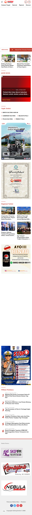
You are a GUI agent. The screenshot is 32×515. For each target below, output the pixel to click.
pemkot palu (20, 119)
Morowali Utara (7, 89)
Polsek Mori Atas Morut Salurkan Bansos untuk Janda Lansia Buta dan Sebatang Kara (15, 94)
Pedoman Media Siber (13, 502)
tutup (4, 511)
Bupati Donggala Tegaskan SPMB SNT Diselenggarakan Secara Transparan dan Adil (17, 432)
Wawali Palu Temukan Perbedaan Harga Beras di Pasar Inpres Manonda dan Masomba (8, 65)
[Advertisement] (16, 23)
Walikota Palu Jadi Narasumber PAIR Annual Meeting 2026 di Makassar (23, 217)
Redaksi (23, 502)
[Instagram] (17, 505)
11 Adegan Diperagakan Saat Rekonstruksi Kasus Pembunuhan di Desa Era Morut (17, 424)
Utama (13, 89)
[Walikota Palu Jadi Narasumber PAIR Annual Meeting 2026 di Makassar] (24, 210)
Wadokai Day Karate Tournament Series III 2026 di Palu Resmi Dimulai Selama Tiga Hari (17, 396)
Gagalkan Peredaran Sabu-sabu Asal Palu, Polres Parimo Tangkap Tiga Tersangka (17, 416)
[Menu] (2, 2)
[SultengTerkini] (8, 2)
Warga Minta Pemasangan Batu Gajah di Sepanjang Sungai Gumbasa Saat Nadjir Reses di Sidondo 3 (23, 65)
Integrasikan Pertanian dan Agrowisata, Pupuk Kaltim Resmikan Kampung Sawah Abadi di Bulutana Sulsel (8, 217)
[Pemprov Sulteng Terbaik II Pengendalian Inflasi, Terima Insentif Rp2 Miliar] (8, 226)
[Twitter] (14, 505)
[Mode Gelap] (25, 2)
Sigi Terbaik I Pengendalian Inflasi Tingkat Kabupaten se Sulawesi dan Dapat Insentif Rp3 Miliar (23, 237)
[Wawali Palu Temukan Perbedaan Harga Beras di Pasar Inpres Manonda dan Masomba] (8, 58)
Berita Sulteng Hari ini (10, 112)
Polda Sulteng (8, 119)
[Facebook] (11, 505)
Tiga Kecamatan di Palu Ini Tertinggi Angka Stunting (17, 409)
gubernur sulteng (9, 115)
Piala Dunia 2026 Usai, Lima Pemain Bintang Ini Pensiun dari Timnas (18, 402)
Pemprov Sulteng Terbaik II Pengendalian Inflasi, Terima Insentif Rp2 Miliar (8, 234)
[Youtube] (21, 505)
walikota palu (23, 115)
